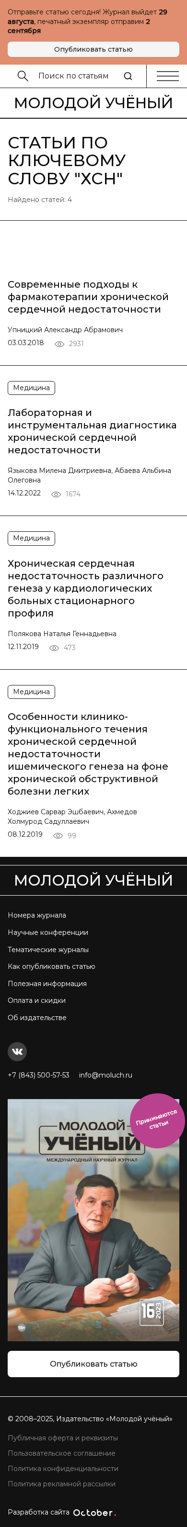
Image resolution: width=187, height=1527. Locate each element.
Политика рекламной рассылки (62, 1484)
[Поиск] (128, 76)
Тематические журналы (48, 949)
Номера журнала (37, 915)
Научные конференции (48, 932)
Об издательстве (37, 1017)
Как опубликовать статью (51, 966)
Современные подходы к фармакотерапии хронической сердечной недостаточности (88, 297)
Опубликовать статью (93, 49)
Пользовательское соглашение (62, 1453)
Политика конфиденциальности (63, 1468)
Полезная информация (47, 983)
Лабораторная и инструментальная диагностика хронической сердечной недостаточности (92, 431)
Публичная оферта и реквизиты (63, 1438)
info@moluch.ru (105, 1075)
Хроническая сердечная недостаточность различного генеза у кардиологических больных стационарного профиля (86, 588)
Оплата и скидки (37, 1000)
